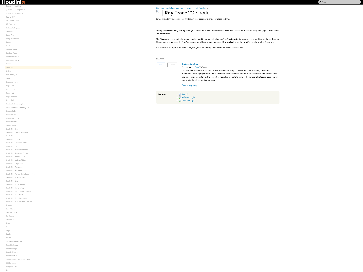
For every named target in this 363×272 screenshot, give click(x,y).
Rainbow (9, 31)
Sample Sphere (11, 266)
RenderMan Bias (12, 129)
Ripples (8, 234)
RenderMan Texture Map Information (20, 191)
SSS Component (12, 263)
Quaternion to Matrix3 (14, 13)
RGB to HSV (10, 17)
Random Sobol (11, 49)
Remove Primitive (12, 118)
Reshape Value (11, 212)
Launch (172, 65)
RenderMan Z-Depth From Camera (19, 201)
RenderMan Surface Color (15, 184)
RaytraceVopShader (191, 64)
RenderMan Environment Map (17, 143)
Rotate (8, 237)
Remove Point (11, 114)
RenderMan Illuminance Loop (17, 149)
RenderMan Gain (12, 146)
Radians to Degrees (13, 28)
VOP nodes (201, 8)
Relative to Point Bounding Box (17, 107)
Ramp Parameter (12, 38)
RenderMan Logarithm (14, 163)
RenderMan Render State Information (20, 174)
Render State (11, 125)
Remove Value (11, 121)
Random (9, 46)
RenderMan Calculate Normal (17, 132)
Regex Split (10, 100)
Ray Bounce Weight (13, 60)
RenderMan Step (12, 181)
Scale (8, 270)
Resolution (10, 216)
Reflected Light (188, 97)
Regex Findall (11, 89)
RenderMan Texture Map (15, 188)
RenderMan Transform (14, 194)
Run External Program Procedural (19, 259)
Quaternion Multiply (13, 6)
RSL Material (10, 24)
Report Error (10, 209)
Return (8, 223)
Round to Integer (12, 245)
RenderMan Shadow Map (15, 177)
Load (161, 65)
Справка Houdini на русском (169, 8)
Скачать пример (189, 85)
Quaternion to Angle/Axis (15, 9)
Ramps (8, 42)
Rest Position (10, 219)
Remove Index (11, 111)
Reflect (8, 71)
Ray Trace (195, 67)
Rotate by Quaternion (14, 241)
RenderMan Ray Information (17, 170)
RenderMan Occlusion (14, 167)
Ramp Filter (10, 35)
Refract (8, 78)
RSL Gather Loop (12, 20)
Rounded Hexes (11, 252)
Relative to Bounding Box (15, 104)
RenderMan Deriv (12, 136)
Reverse (9, 227)
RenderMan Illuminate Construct (18, 153)
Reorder (9, 205)
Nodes (190, 8)
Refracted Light (188, 100)
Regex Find (10, 85)
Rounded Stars (11, 255)
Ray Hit (184, 94)
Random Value (11, 53)
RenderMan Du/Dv (13, 139)
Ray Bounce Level (12, 56)
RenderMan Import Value (15, 156)
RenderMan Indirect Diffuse (16, 160)
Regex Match (10, 93)
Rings (8, 230)
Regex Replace (11, 96)
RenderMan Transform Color (17, 198)
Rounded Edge (11, 248)
